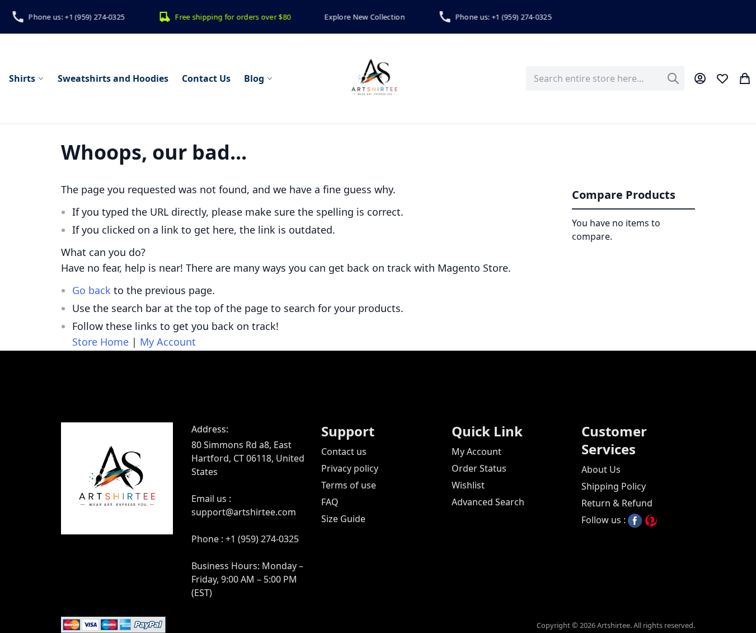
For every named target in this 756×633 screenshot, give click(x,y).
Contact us (344, 451)
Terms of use (348, 485)
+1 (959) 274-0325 (262, 539)
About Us (601, 469)
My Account (168, 341)
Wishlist (468, 485)
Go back (91, 290)
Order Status (479, 468)
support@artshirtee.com (243, 512)
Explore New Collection (360, 17)
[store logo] (374, 78)
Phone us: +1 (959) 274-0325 (72, 17)
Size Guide (343, 519)
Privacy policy (349, 468)
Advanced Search (488, 502)
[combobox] (605, 78)
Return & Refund (616, 503)
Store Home (100, 341)
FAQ (330, 502)
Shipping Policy (613, 486)
